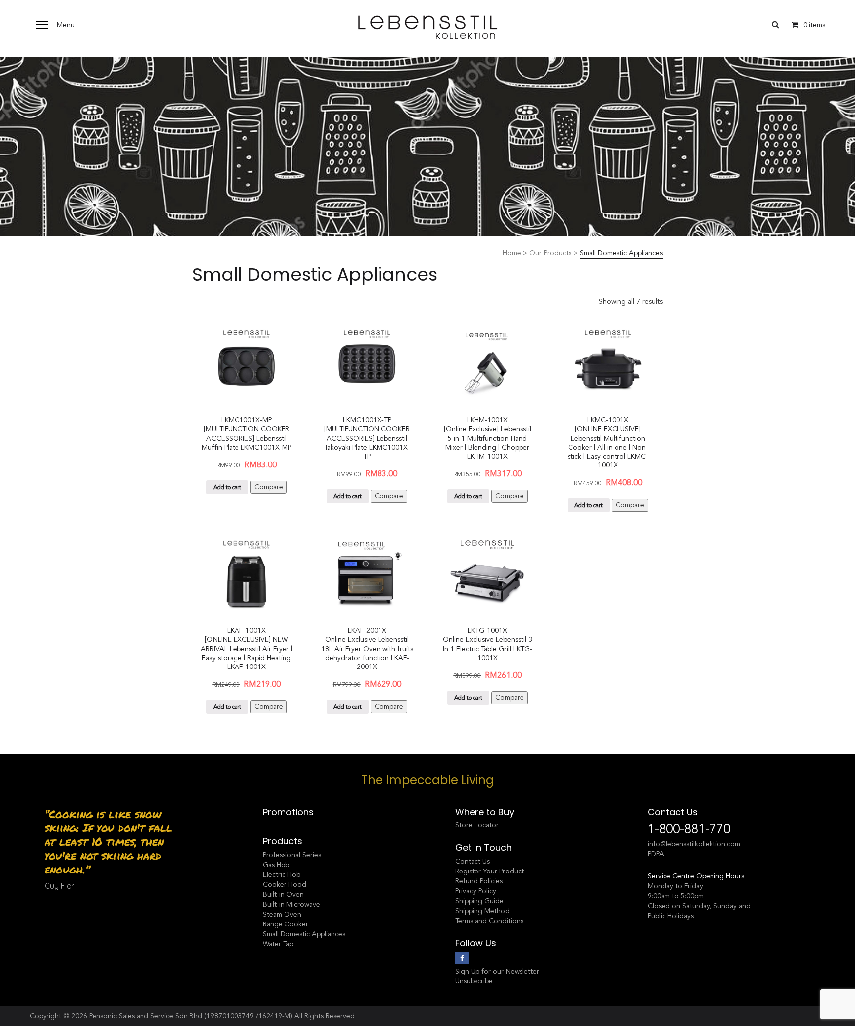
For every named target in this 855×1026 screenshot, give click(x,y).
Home (512, 252)
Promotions (288, 812)
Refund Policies (479, 881)
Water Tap (278, 944)
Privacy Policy (475, 891)
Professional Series (292, 855)
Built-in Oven (283, 894)
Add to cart (227, 487)
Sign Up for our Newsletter (497, 971)
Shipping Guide (479, 901)
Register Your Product (489, 871)
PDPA (656, 854)
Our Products (550, 252)
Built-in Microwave (291, 904)
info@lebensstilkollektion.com (694, 844)
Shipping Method (482, 911)
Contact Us (472, 861)
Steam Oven (282, 914)
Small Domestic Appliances (304, 934)
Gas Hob (276, 865)
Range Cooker (285, 924)
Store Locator (477, 825)
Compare (268, 487)
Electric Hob (281, 874)
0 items (814, 25)
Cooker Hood (284, 884)
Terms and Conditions (489, 920)
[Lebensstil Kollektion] (427, 27)
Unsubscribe (474, 981)
